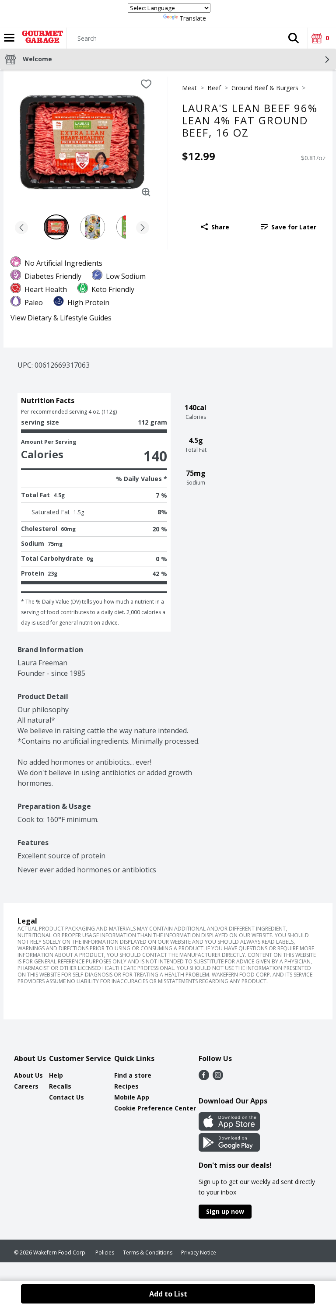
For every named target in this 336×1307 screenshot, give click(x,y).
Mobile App (131, 1097)
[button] (294, 38)
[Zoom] (146, 192)
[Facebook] (204, 1077)
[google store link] (229, 1149)
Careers (26, 1086)
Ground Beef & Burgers (264, 88)
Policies (104, 1252)
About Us (28, 1075)
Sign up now (225, 1211)
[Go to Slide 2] (92, 227)
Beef (214, 88)
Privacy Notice (198, 1252)
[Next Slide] (143, 228)
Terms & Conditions (147, 1252)
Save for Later (293, 227)
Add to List (168, 1294)
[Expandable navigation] (9, 38)
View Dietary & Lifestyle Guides (61, 318)
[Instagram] (218, 1077)
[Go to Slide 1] (56, 227)
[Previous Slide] (21, 228)
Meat (189, 88)
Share (220, 227)
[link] (288, 227)
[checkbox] (146, 84)
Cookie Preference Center (155, 1108)
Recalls (60, 1086)
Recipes (126, 1086)
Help (56, 1075)
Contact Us (66, 1097)
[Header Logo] (40, 38)
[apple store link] (229, 1128)
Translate (192, 18)
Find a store (132, 1075)
